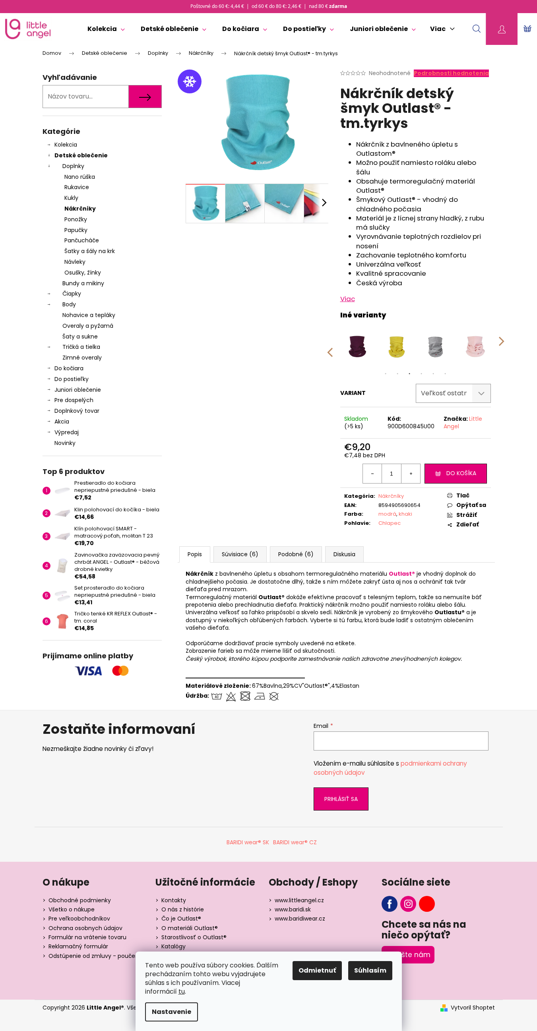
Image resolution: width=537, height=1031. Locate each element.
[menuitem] (106, 29)
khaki (405, 514)
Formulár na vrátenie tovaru (87, 937)
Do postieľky (71, 379)
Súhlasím (370, 970)
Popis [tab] (195, 554)
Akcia (61, 422)
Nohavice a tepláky (88, 315)
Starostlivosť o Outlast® (194, 937)
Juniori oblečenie (77, 390)
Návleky (74, 262)
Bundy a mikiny (83, 283)
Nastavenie (171, 1011)
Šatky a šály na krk (89, 251)
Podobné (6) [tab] (296, 554)
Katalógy (173, 946)
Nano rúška (79, 177)
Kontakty (173, 900)
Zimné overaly (82, 358)
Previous (329, 347)
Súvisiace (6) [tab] (240, 554)
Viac (347, 299)
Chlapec (389, 523)
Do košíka (461, 473)
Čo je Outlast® (181, 919)
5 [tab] (433, 374)
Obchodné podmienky (79, 900)
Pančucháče (81, 240)
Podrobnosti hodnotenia (451, 73)
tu (181, 991)
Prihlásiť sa (341, 799)
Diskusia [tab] (344, 554)
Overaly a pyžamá (87, 326)
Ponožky (75, 219)
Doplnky (73, 166)
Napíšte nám (408, 954)
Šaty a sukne (80, 336)
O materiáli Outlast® (189, 928)
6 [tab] (445, 374)
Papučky (75, 230)
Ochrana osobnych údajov (85, 928)
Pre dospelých (73, 400)
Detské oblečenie (81, 155)
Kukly (71, 198)
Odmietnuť (317, 970)
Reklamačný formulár (78, 946)
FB (389, 904)
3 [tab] (409, 374)
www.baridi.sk (293, 909)
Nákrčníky (80, 209)
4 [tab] (421, 374)
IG (408, 904)
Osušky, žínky (82, 273)
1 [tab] (386, 374)
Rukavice (76, 187)
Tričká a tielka (81, 347)
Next (501, 347)
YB (427, 904)
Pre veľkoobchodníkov (79, 919)
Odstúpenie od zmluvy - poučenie (95, 956)
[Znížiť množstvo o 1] (372, 473)
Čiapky (71, 294)
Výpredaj (66, 432)
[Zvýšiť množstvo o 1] (410, 473)
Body (69, 304)
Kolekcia (65, 145)
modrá (387, 514)
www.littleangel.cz (299, 900)
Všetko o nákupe (71, 909)
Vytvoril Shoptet (473, 1008)
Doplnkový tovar (76, 411)
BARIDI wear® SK (248, 842)
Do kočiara (68, 368)
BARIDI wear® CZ (295, 842)
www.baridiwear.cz (300, 919)
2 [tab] (397, 374)
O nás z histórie (182, 909)
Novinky (65, 443)
